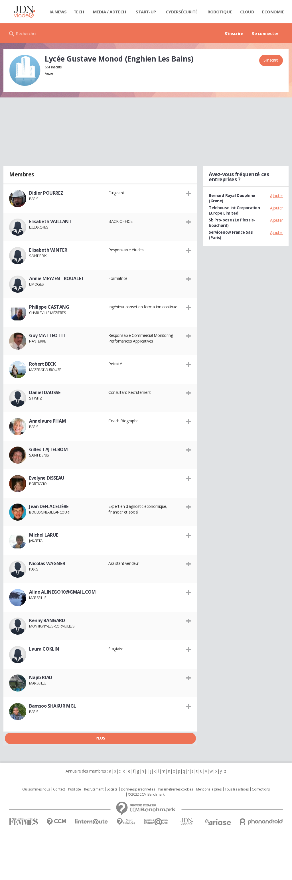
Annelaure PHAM (47, 421)
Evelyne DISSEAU (46, 478)
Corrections (260, 789)
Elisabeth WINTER (48, 250)
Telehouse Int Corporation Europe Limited (234, 210)
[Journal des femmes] (23, 821)
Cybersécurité (182, 12)
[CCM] (56, 821)
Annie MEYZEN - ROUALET (56, 278)
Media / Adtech (109, 12)
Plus (100, 738)
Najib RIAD (40, 677)
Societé (112, 789)
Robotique (220, 12)
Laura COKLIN (44, 649)
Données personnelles (138, 789)
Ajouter (276, 195)
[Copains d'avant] (156, 821)
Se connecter (265, 33)
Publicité (74, 789)
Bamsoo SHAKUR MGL (52, 706)
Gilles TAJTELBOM (48, 449)
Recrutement (93, 789)
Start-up (146, 12)
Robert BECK (42, 364)
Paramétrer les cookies (175, 789)
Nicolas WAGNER (47, 563)
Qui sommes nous (36, 789)
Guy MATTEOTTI (47, 335)
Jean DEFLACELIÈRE (48, 506)
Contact (59, 789)
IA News (58, 12)
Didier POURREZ (46, 193)
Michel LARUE (43, 535)
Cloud (247, 12)
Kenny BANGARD (47, 620)
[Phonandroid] (261, 821)
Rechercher (26, 33)
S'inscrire (234, 33)
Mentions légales (208, 789)
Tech (79, 12)
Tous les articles (237, 789)
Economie (273, 12)
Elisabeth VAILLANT (50, 221)
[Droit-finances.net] (126, 821)
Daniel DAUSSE (44, 392)
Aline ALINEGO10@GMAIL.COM (62, 592)
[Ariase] (218, 822)
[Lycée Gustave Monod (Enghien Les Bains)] (24, 70)
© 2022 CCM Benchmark (146, 795)
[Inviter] (189, 193)
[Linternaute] (91, 821)
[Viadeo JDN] (186, 821)
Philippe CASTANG (49, 307)
